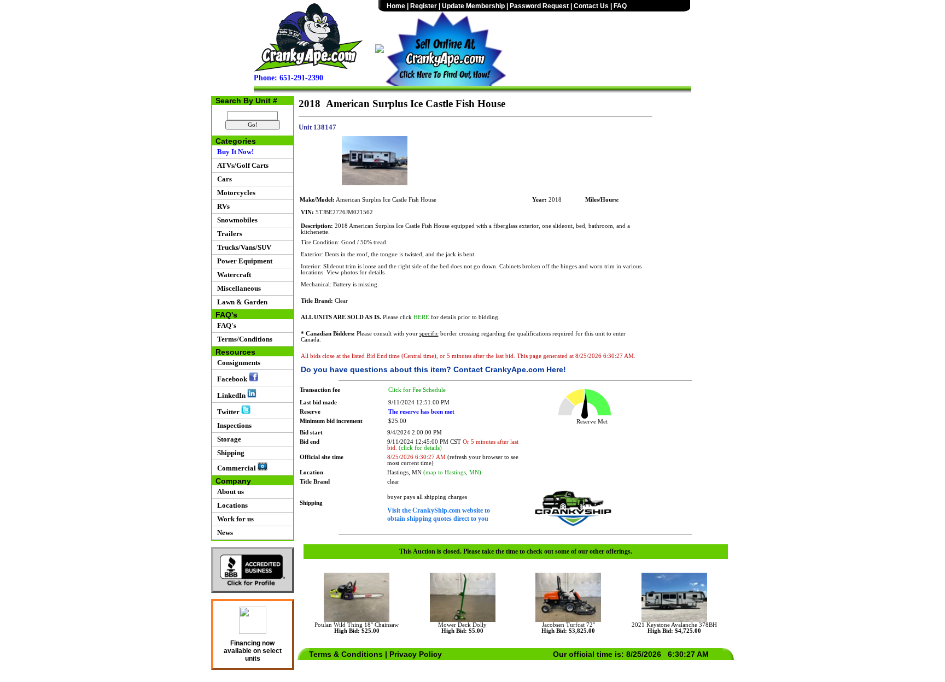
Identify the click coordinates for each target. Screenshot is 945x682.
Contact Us (591, 6)
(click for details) (420, 448)
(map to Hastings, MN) (452, 472)
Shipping (229, 453)
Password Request (539, 6)
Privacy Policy (415, 654)
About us (229, 491)
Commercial (236, 468)
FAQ (620, 6)
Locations (231, 505)
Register (423, 6)
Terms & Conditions (346, 654)
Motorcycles (234, 193)
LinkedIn (230, 395)
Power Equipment (243, 261)
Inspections (233, 425)
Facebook (231, 379)
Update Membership (473, 6)
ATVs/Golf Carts (241, 165)
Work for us (234, 519)
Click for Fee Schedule (417, 390)
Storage (227, 439)
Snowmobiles (236, 220)
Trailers (228, 234)
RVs (222, 206)
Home (396, 6)
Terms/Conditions (243, 339)
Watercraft (232, 275)
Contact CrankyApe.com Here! (509, 369)
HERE (421, 317)
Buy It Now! (234, 152)
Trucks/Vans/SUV (242, 247)
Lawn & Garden (240, 302)
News (223, 532)
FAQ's (225, 325)
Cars (223, 179)
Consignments (237, 362)
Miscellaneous (237, 288)
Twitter (227, 412)
